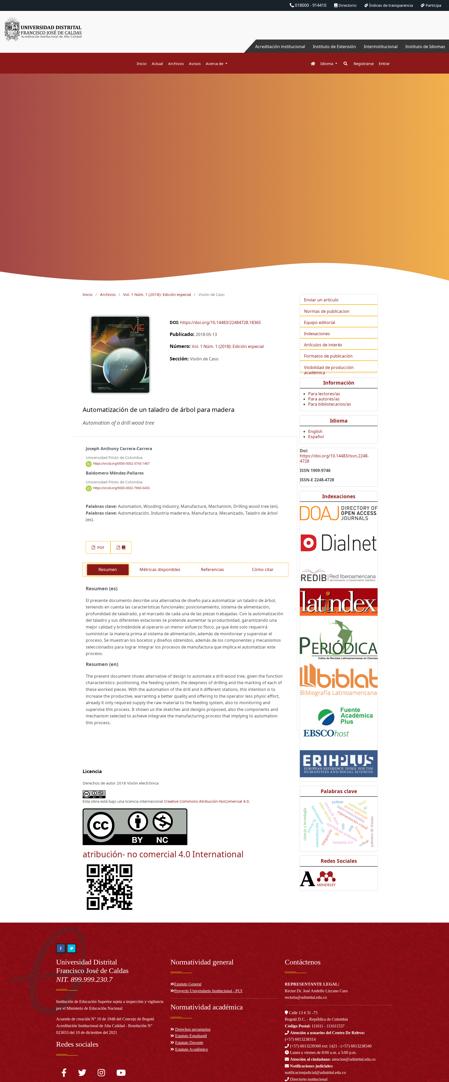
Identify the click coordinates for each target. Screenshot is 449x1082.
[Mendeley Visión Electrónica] (326, 878)
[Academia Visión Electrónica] (307, 878)
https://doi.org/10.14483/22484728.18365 (220, 322)
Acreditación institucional (280, 46)
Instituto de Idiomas (425, 46)
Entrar (384, 63)
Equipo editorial (319, 322)
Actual (157, 63)
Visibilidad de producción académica (329, 370)
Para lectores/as (324, 394)
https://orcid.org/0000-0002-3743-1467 (121, 464)
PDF (100, 547)
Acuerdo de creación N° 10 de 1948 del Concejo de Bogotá (105, 1019)
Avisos (195, 63)
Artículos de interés (323, 345)
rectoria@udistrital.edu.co (306, 997)
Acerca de (215, 63)
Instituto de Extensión (334, 46)
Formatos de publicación (328, 356)
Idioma (327, 63)
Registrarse (364, 63)
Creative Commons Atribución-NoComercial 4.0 (206, 801)
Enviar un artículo (321, 300)
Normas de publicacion (326, 311)
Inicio (142, 63)
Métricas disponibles (160, 569)
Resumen (107, 569)
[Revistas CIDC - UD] (310, 63)
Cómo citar (263, 569)
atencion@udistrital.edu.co (332, 1059)
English (315, 431)
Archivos (176, 63)
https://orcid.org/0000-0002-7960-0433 (121, 488)
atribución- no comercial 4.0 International (163, 854)
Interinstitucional (381, 46)
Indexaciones (317, 333)
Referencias (212, 569)
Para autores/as (324, 399)
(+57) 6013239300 (305, 1046)
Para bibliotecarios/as (329, 404)
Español (316, 436)
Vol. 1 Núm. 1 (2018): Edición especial (157, 294)
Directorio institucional (308, 1079)
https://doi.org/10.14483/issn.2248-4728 (334, 458)
